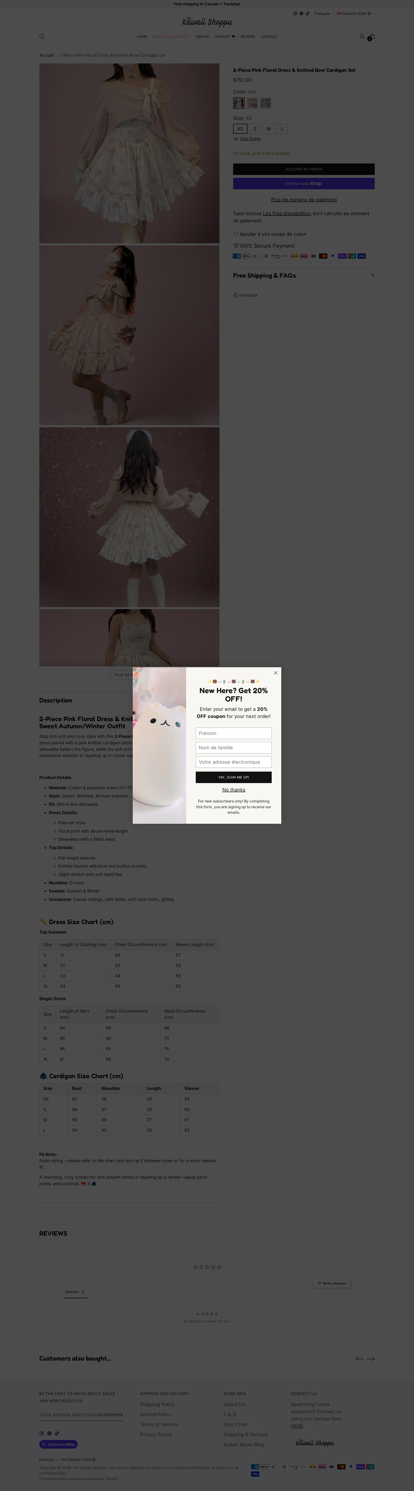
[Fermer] (275, 673)
